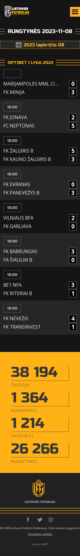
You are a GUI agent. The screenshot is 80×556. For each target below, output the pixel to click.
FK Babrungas (20, 251)
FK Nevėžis (15, 318)
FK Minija (13, 92)
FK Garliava (17, 226)
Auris (44, 544)
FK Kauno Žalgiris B (27, 159)
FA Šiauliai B (17, 260)
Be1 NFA (12, 285)
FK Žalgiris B (18, 151)
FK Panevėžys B (21, 193)
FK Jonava (15, 117)
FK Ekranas (16, 184)
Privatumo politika (40, 534)
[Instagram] (51, 519)
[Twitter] (40, 519)
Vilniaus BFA (18, 218)
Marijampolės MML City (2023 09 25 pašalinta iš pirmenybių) (32, 84)
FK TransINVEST (22, 327)
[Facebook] (29, 519)
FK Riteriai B (17, 293)
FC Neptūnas (18, 126)
